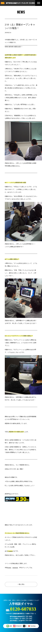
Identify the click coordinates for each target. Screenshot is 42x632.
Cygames (10, 551)
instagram (15, 567)
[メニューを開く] (38, 3)
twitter (9, 567)
